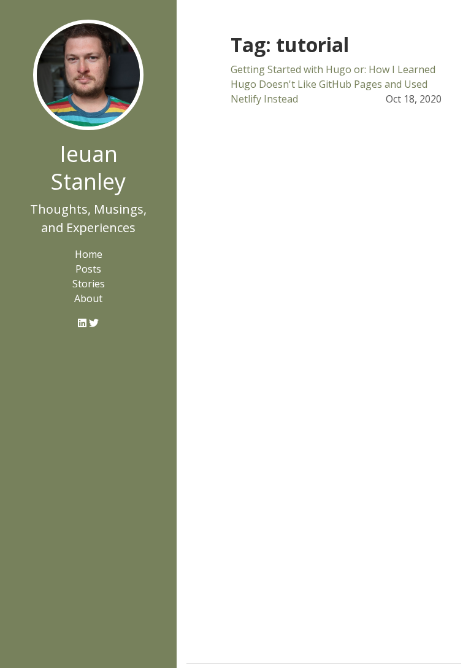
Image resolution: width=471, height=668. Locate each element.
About (88, 298)
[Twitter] (94, 323)
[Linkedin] (83, 323)
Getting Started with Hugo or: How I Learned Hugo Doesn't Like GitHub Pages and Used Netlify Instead (333, 84)
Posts (88, 269)
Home (88, 254)
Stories (88, 283)
